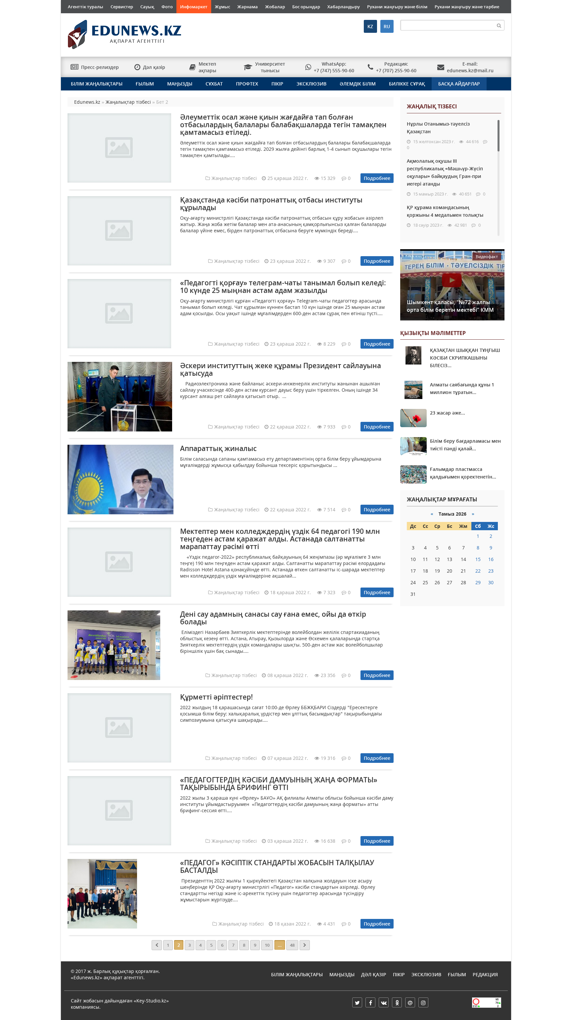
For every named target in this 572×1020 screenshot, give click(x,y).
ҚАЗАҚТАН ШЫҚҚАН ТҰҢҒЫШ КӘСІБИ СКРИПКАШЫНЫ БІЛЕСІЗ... (465, 357)
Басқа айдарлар (459, 84)
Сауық (147, 7)
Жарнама (247, 7)
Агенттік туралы (85, 7)
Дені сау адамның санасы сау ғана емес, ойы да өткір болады (273, 617)
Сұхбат (214, 84)
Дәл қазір (373, 974)
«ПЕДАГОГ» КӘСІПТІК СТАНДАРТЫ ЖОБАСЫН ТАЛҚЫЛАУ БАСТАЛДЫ (277, 866)
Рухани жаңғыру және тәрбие (467, 7)
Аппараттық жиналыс (218, 448)
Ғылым (145, 84)
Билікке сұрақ (407, 84)
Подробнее (377, 178)
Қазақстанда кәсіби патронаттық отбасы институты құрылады (271, 203)
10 (267, 945)
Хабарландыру (343, 7)
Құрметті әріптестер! (216, 697)
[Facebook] (370, 1002)
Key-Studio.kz (151, 1000)
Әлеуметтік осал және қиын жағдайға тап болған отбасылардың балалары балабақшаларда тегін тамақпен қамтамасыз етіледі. (283, 124)
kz (370, 26)
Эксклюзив (311, 84)
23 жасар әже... (447, 413)
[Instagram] (423, 1002)
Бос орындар (306, 7)
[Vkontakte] (384, 1002)
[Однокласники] (397, 1002)
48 (292, 945)
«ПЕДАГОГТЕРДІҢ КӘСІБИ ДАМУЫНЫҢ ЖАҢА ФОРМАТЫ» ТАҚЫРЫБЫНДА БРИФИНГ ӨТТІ (278, 783)
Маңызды (179, 84)
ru (387, 26)
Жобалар (275, 7)
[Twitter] (357, 1002)
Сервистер (122, 7)
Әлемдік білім (358, 84)
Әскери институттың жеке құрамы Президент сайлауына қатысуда (280, 369)
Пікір (277, 84)
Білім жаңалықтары (96, 84)
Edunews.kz (116, 32)
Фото (167, 7)
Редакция (485, 974)
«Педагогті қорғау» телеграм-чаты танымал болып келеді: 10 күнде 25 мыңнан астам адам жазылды (283, 286)
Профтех (247, 84)
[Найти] (499, 25)
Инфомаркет (194, 7)
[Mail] (410, 1002)
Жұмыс (222, 7)
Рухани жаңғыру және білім (397, 7)
